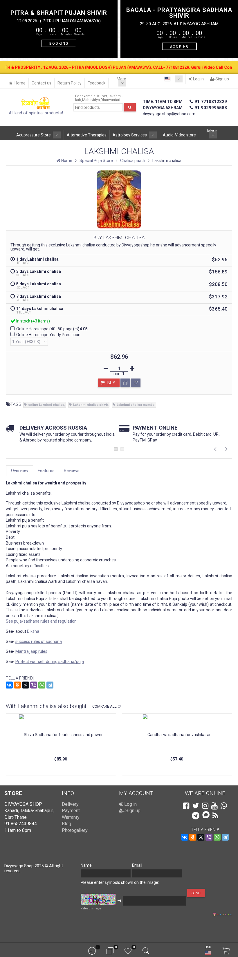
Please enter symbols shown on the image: (120, 882)
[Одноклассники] (17, 685)
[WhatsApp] (41, 685)
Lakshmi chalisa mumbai (136, 405)
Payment (71, 810)
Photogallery (75, 830)
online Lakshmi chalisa (46, 405)
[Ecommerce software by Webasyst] (224, 913)
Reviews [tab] (72, 470)
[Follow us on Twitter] (195, 806)
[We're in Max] (206, 815)
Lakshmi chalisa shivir (90, 405)
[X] (25, 685)
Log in (198, 79)
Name (86, 865)
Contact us (41, 83)
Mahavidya (91, 100)
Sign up (221, 79)
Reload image (91, 908)
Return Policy (69, 83)
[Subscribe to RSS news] (215, 815)
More (121, 79)
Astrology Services (130, 135)
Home (20, 83)
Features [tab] (46, 470)
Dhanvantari (110, 100)
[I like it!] (135, 383)
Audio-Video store (179, 135)
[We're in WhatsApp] (224, 806)
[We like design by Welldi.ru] (214, 915)
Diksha (33, 631)
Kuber (102, 96)
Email (137, 865)
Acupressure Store (33, 135)
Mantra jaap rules (31, 651)
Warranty (71, 817)
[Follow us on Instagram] (205, 806)
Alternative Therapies (87, 135)
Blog (66, 823)
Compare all (104, 706)
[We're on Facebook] (186, 806)
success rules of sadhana (38, 641)
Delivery (70, 804)
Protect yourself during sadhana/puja (49, 661)
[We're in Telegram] (195, 815)
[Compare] (125, 383)
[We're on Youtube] (214, 806)
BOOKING (58, 43)
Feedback (96, 83)
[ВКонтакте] (9, 685)
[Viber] (33, 685)
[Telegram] (49, 685)
